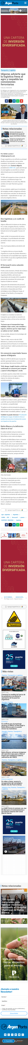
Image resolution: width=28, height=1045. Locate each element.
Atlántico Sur (6, 787)
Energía (4, 702)
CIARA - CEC (5, 517)
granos (22, 517)
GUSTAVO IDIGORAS (7, 520)
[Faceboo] (5, 1035)
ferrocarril (15, 517)
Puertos (4, 675)
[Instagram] (9, 1035)
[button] (6, 101)
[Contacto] (19, 1035)
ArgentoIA (19, 1041)
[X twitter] (12, 1035)
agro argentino (5, 514)
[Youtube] (16, 1035)
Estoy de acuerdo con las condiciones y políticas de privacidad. (13, 1009)
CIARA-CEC (12, 168)
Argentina (15, 514)
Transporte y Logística (8, 70)
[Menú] (25, 3)
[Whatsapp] (23, 1035)
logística (18, 520)
